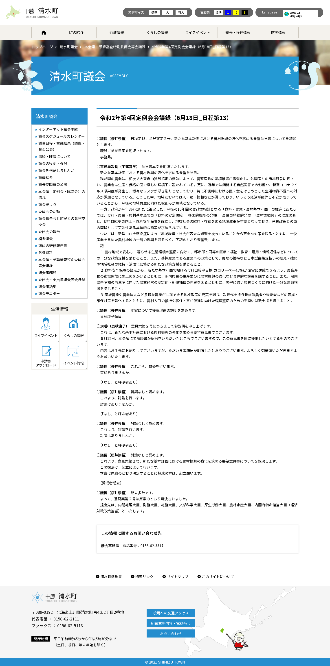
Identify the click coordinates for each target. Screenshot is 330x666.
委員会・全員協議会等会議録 (61, 279)
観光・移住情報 (238, 32)
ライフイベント (197, 32)
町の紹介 (76, 32)
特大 (181, 12)
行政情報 (117, 32)
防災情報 (278, 32)
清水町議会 (69, 46)
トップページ (42, 46)
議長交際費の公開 (52, 184)
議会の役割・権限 (52, 163)
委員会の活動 (49, 211)
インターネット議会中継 (58, 129)
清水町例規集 (111, 576)
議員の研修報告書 (52, 245)
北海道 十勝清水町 (31, 12)
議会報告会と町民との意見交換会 (61, 221)
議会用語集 (47, 286)
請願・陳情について (54, 156)
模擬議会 (45, 238)
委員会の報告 (49, 231)
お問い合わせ (171, 633)
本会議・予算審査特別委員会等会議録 (114, 46)
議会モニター (49, 293)
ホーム (43, 32)
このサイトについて (218, 576)
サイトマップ (177, 576)
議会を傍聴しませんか (56, 170)
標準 (154, 12)
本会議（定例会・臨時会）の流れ (61, 194)
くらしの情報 (157, 32)
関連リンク (144, 576)
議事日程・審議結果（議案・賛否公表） (61, 146)
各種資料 (45, 252)
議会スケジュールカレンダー (61, 136)
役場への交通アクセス (171, 613)
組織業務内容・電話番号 (171, 623)
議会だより (47, 204)
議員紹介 (45, 177)
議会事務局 (47, 272)
